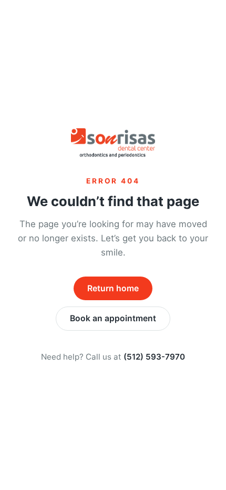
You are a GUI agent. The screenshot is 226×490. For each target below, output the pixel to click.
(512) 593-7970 (154, 357)
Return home (113, 288)
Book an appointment (113, 318)
